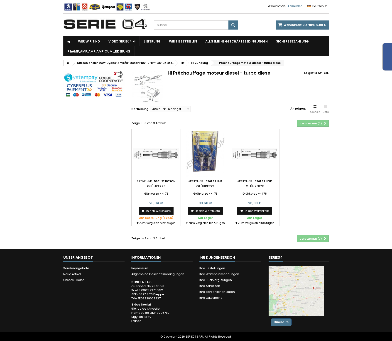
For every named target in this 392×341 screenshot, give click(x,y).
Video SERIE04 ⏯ (121, 41)
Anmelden (294, 6)
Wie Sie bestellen (183, 41)
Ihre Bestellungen (212, 268)
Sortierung (140, 109)
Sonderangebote (76, 268)
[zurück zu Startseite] (68, 63)
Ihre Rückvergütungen (215, 280)
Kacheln (315, 112)
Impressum (139, 268)
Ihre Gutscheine (211, 298)
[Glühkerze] (156, 154)
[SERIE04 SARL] (105, 24)
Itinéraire (281, 322)
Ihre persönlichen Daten (217, 292)
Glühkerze (156, 186)
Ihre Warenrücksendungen (219, 274)
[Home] (69, 41)
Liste (326, 112)
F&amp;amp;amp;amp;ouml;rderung (99, 51)
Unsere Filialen (74, 280)
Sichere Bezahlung (292, 41)
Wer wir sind (89, 41)
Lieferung (152, 41)
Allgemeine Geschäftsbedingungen (236, 41)
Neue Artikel (72, 274)
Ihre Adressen (209, 286)
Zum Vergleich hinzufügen (157, 223)
